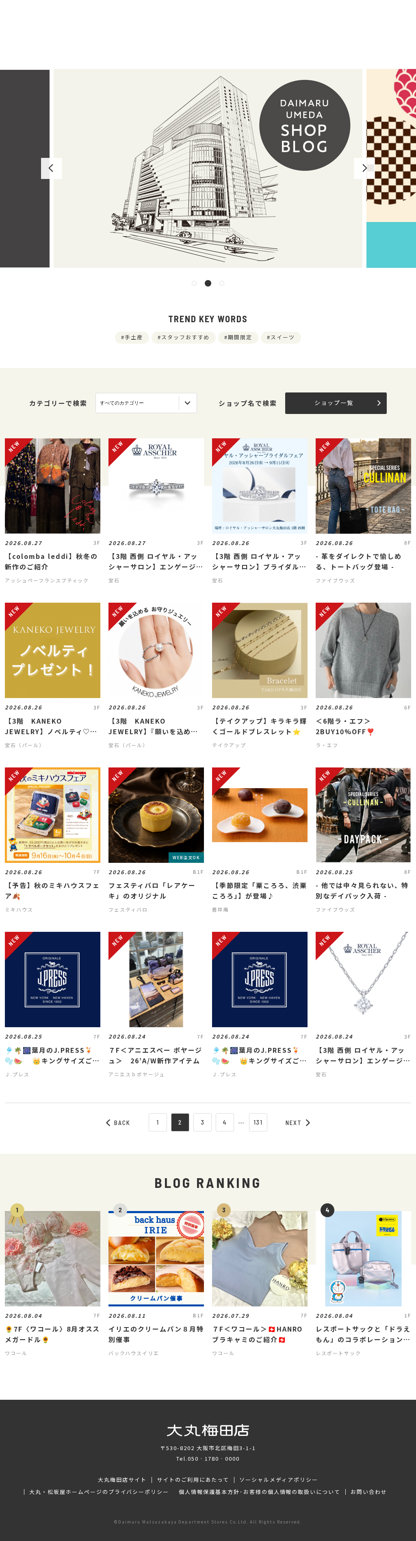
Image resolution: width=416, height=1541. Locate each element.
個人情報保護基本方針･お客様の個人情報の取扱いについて (259, 1492)
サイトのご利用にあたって (193, 1480)
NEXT (294, 1122)
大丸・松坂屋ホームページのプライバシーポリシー (99, 1492)
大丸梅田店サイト (122, 1480)
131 (258, 1122)
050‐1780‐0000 (214, 1458)
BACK (122, 1122)
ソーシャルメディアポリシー (278, 1480)
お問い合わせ (369, 1492)
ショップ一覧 (333, 403)
